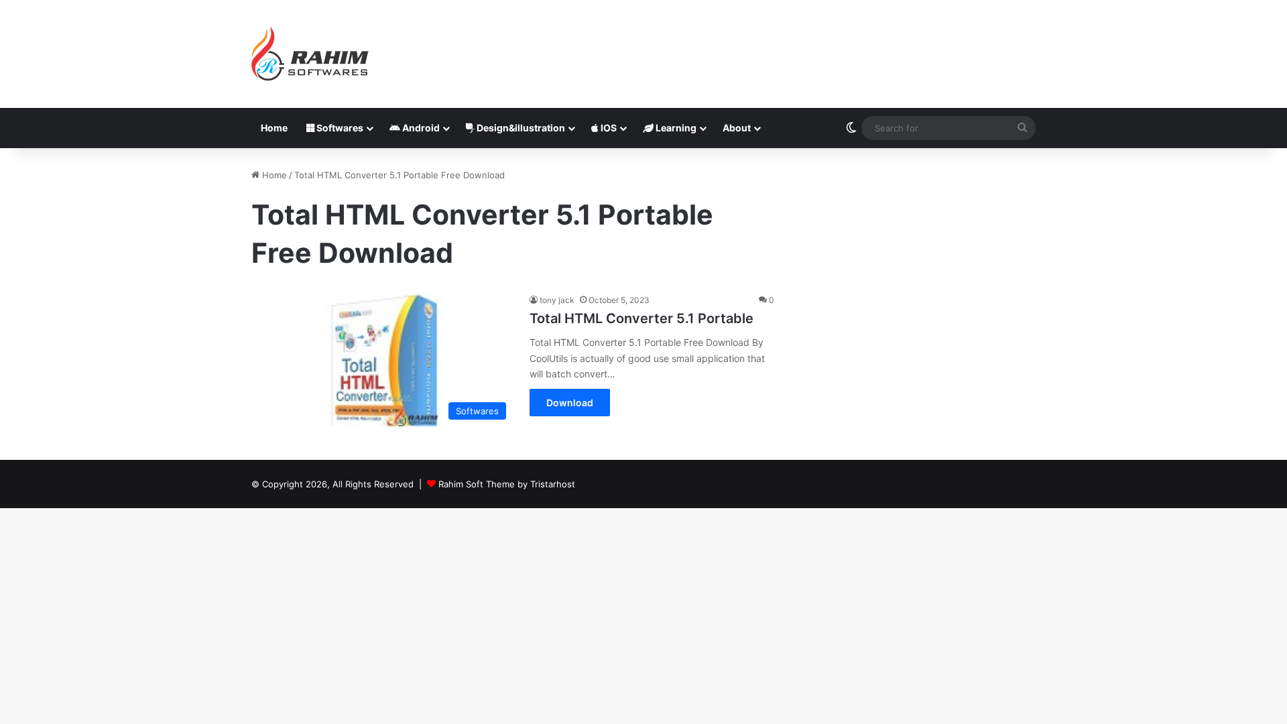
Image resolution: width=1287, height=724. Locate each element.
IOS (608, 127)
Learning (675, 127)
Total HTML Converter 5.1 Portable (641, 318)
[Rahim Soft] (310, 54)
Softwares (338, 127)
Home (274, 127)
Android (420, 127)
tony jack (557, 300)
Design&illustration (520, 127)
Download (569, 402)
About (737, 127)
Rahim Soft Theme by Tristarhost (506, 484)
